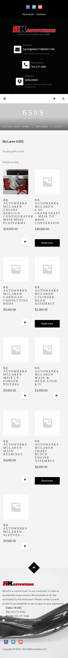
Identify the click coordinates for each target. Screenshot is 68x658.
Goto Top (34, 568)
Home (25, 127)
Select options (25, 241)
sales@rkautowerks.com (38, 49)
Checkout (41, 14)
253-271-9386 (38, 67)
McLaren (42, 127)
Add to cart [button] (25, 322)
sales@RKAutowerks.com (27, 620)
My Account (28, 14)
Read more (47, 243)
